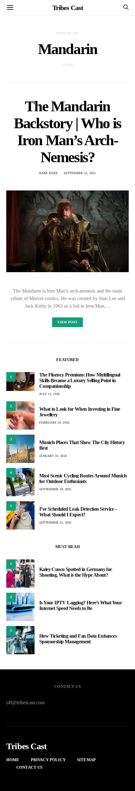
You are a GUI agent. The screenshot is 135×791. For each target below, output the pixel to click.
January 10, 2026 (53, 456)
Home (12, 759)
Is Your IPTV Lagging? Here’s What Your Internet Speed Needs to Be (80, 605)
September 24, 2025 (55, 489)
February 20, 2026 (54, 422)
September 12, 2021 (80, 173)
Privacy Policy (48, 759)
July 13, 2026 (49, 394)
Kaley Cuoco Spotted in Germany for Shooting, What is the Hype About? (75, 572)
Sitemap (86, 759)
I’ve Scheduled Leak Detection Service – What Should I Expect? (78, 511)
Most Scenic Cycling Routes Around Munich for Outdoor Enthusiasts (83, 478)
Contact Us (29, 767)
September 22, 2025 (55, 522)
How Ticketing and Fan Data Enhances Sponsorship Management (78, 638)
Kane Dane (48, 173)
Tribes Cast (67, 8)
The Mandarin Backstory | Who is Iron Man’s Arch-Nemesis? (67, 131)
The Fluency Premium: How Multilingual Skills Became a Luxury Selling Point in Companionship (79, 380)
